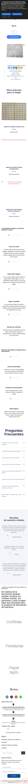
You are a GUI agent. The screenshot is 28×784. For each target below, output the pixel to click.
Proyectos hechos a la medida (10, 739)
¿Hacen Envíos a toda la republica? (10, 457)
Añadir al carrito (14, 37)
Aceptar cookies (6, 14)
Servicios (4, 742)
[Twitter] (11, 68)
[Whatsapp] (19, 68)
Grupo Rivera (17, 782)
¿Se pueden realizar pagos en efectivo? (11, 451)
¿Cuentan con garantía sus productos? (11, 464)
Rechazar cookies (17, 14)
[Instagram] (11, 697)
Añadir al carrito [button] (14, 131)
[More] (21, 68)
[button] (23, 44)
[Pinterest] (16, 68)
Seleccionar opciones (14, 174)
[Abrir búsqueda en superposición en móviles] (13, 750)
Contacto (4, 748)
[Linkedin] (14, 68)
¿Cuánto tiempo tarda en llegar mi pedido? (12, 479)
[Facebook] (9, 68)
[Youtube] (16, 697)
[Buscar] (23, 752)
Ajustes (4, 16)
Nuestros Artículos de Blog (9, 745)
